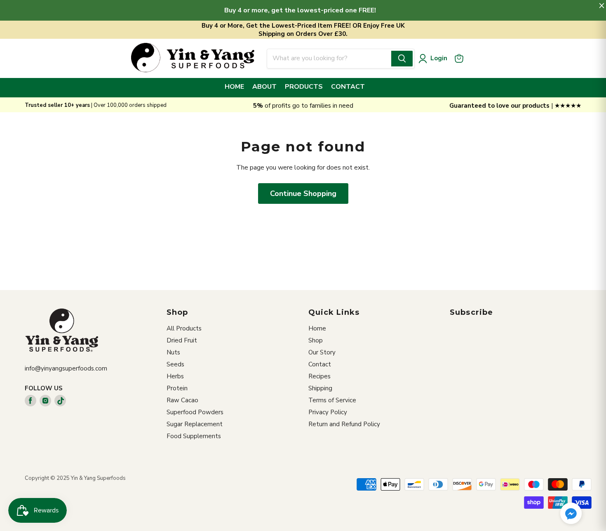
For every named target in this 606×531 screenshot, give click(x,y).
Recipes (319, 376)
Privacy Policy (327, 412)
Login (438, 58)
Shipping (320, 388)
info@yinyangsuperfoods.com (66, 368)
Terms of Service (332, 400)
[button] (571, 514)
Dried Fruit (182, 340)
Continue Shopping (303, 193)
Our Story (322, 352)
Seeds (175, 364)
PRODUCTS (304, 86)
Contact (319, 364)
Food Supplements (194, 436)
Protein (177, 388)
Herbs (175, 376)
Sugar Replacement (195, 424)
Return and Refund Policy (344, 424)
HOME (234, 86)
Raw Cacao (182, 400)
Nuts (173, 352)
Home (317, 328)
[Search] (402, 58)
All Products (184, 328)
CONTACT (348, 86)
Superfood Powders (195, 412)
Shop (315, 340)
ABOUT (264, 86)
